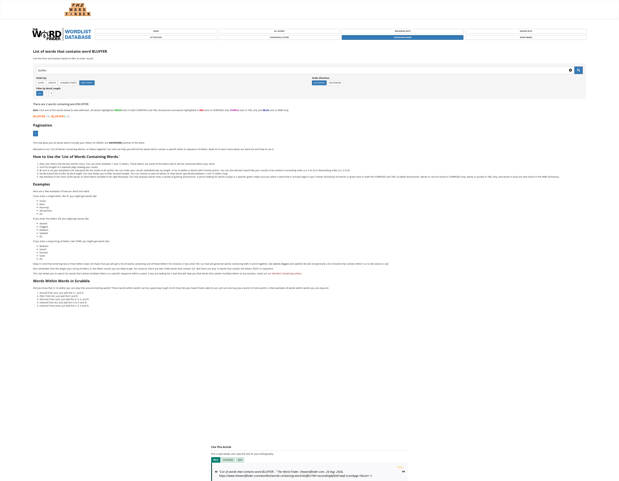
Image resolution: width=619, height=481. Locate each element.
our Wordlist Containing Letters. (285, 273)
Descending (335, 82)
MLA (215, 459)
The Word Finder (77, 10)
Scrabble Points (68, 82)
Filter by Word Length (48, 88)
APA (240, 459)
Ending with (526, 31)
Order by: (41, 77)
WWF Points (87, 82)
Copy (400, 466)
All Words (279, 31)
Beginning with (402, 31)
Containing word (403, 37)
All (39, 93)
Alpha (41, 82)
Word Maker (526, 37)
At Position (156, 37)
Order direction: (321, 77)
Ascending (319, 82)
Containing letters (279, 37)
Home (156, 31)
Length (52, 82)
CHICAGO (228, 459)
